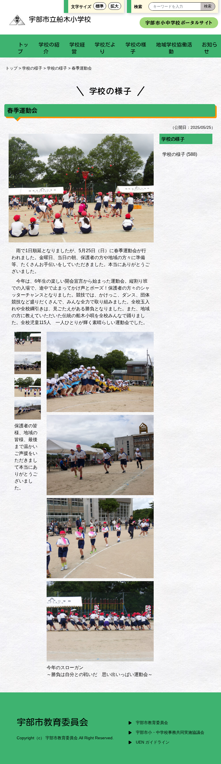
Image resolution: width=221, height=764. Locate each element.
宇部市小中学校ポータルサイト (178, 22)
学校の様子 (32, 68)
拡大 (114, 6)
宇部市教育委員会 (152, 723)
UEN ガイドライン (152, 742)
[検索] (208, 6)
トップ (11, 68)
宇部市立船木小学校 (60, 19)
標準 (100, 6)
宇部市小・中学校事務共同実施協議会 (170, 732)
